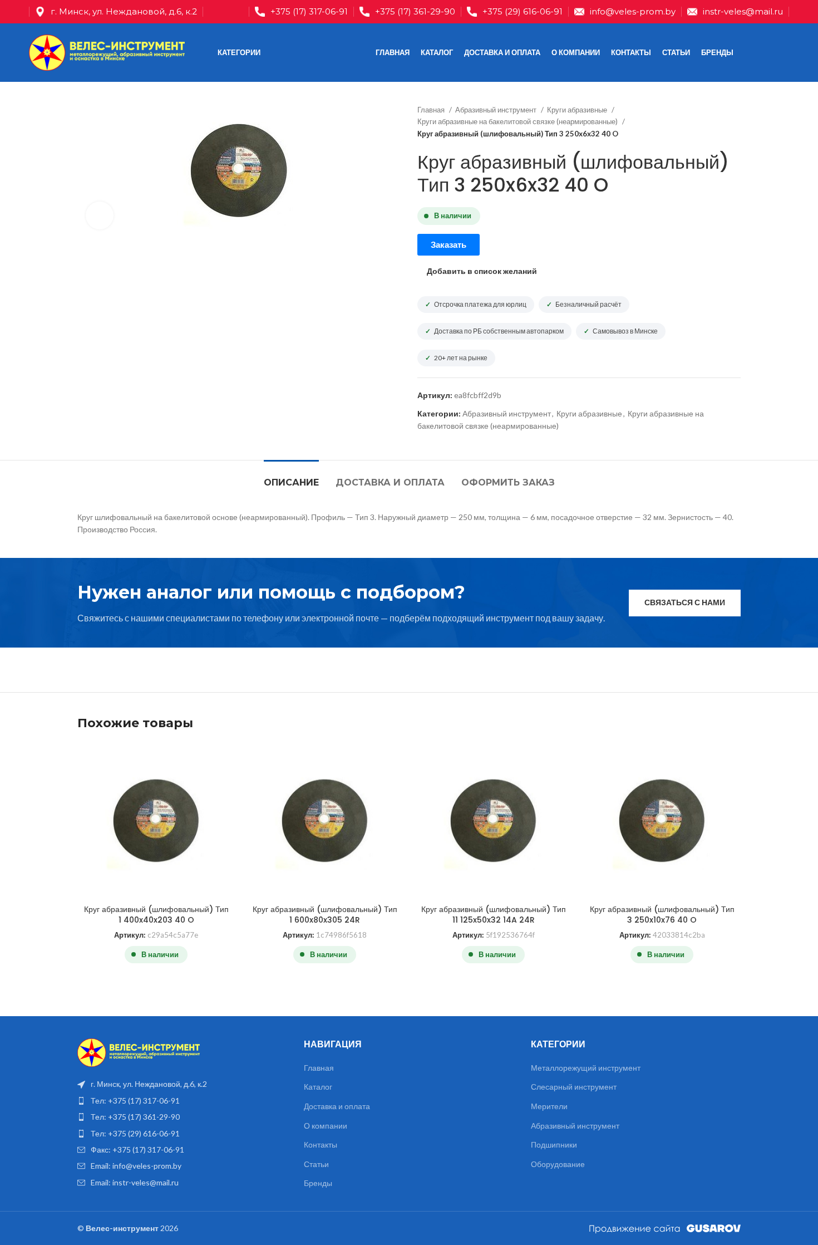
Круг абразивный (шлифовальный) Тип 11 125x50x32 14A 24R (493, 915)
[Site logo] (107, 51)
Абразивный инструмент (496, 109)
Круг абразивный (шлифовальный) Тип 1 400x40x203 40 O (156, 915)
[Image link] (138, 1051)
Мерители (549, 1106)
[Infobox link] (301, 11)
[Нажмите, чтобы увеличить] (100, 215)
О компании (325, 1125)
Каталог (318, 1086)
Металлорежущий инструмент (585, 1067)
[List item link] (182, 1101)
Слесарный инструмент (574, 1086)
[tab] (291, 477)
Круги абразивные (578, 109)
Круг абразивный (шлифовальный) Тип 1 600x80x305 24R (325, 915)
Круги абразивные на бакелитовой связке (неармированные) (518, 121)
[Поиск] (766, 53)
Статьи (316, 1164)
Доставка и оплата (337, 1106)
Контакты (320, 1144)
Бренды (318, 1183)
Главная (431, 109)
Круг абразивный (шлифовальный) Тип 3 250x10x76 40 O (662, 915)
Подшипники (554, 1144)
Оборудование (558, 1164)
